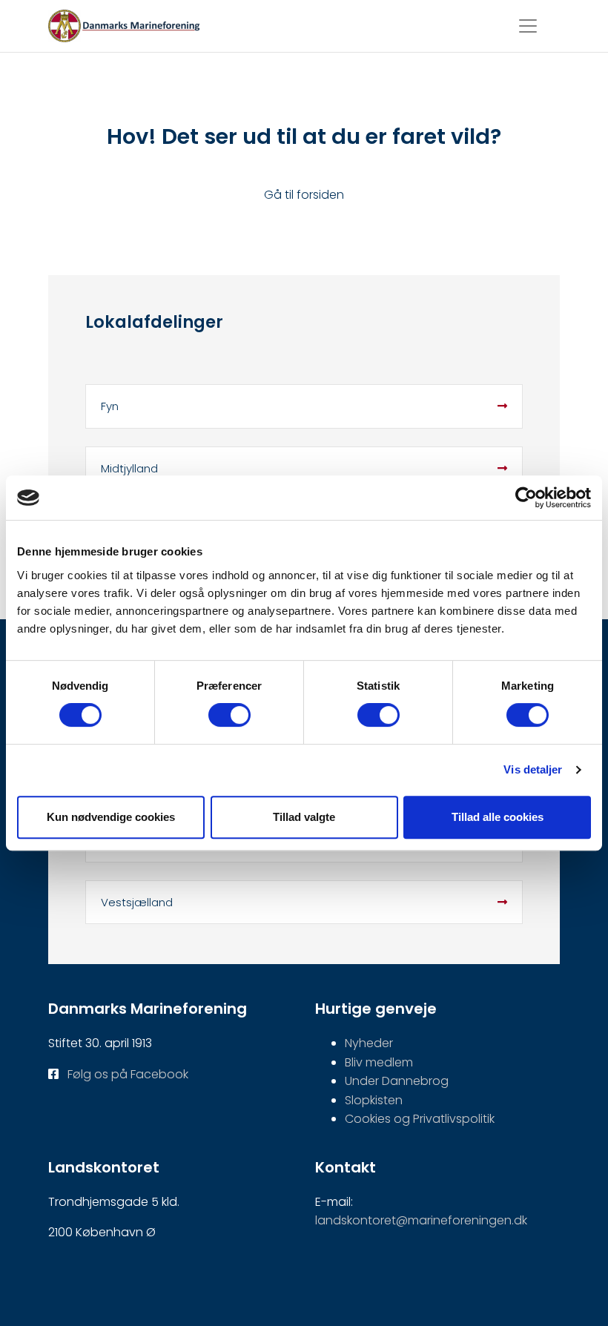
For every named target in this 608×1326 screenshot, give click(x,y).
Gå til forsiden (304, 194)
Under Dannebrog (397, 1080)
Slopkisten (374, 1100)
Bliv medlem (379, 1062)
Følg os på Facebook (127, 1074)
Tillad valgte (304, 817)
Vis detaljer (532, 769)
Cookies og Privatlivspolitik (420, 1118)
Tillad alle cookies (497, 817)
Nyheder (369, 1043)
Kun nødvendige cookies (111, 817)
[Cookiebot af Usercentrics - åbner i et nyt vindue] (526, 497)
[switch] (229, 715)
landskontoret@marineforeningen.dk (421, 1220)
